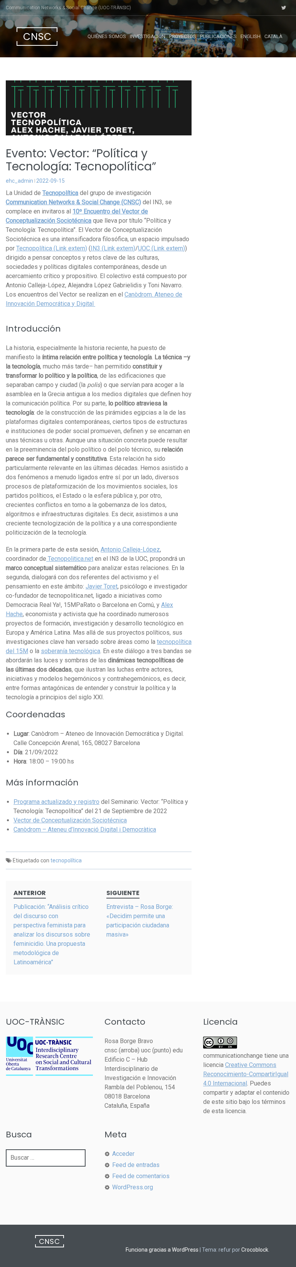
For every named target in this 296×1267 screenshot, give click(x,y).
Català (273, 36)
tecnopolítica (66, 860)
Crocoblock (254, 1250)
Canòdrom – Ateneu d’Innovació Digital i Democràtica (84, 829)
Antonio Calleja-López (130, 549)
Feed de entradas (136, 1165)
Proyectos (182, 36)
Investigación (147, 36)
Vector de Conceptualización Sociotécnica (70, 820)
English (250, 36)
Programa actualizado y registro (56, 801)
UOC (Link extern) (161, 248)
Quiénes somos (106, 36)
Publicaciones (218, 36)
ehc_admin (19, 181)
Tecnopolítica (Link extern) (51, 248)
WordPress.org (132, 1187)
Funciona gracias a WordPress (162, 1250)
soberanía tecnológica (70, 651)
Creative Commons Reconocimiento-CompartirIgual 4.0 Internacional (245, 1074)
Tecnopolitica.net (69, 558)
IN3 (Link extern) (113, 248)
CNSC (37, 36)
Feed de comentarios (141, 1176)
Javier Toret (102, 586)
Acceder (123, 1153)
